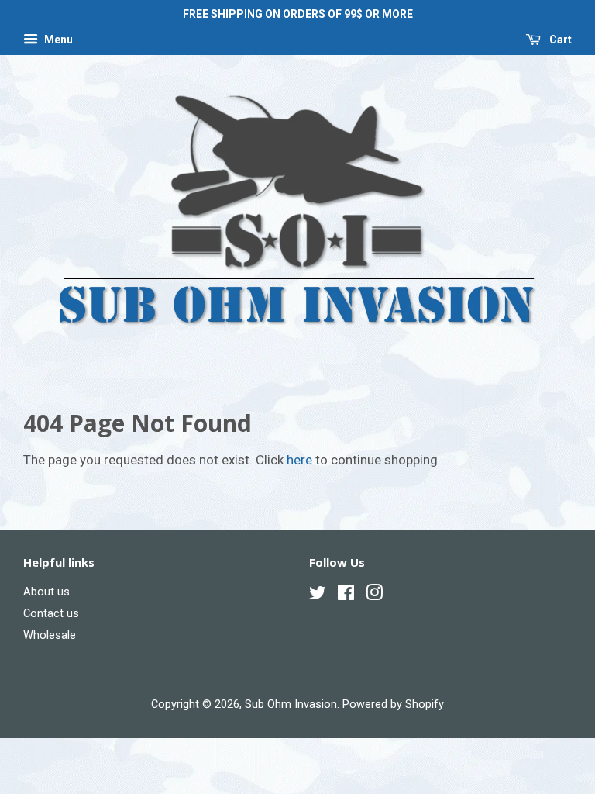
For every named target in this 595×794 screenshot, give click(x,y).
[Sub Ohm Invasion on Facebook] (346, 595)
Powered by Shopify (393, 704)
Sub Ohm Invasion (291, 704)
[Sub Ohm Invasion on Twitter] (317, 595)
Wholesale (49, 635)
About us (46, 592)
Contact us (51, 613)
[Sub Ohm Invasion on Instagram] (374, 595)
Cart (559, 39)
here (299, 460)
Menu (57, 39)
